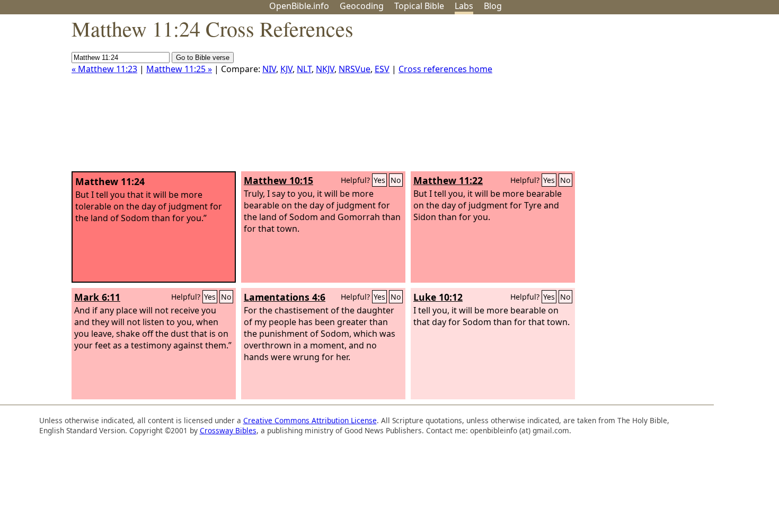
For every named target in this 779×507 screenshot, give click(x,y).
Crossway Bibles (228, 430)
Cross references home (445, 69)
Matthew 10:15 (278, 180)
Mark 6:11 (97, 297)
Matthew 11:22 (448, 180)
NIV (269, 69)
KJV (286, 69)
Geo (362, 6)
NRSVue (354, 69)
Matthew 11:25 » (179, 69)
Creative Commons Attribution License (310, 420)
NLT (304, 69)
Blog (493, 6)
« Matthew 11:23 (104, 69)
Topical (419, 6)
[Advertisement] (672, 97)
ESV (382, 69)
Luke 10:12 (438, 297)
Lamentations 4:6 (284, 297)
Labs (464, 6)
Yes (379, 180)
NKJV (325, 69)
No (396, 180)
